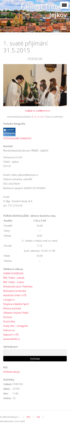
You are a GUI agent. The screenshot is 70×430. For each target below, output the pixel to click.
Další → (28, 110)
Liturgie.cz (9, 299)
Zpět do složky (35, 110)
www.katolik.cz (11, 339)
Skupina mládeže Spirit (16, 304)
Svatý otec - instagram (15, 325)
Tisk (38, 416)
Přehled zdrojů (11, 371)
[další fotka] (61, 85)
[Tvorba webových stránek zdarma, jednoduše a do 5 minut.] (20, 417)
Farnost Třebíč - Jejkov (44, 10)
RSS (28, 416)
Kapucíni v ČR (10, 334)
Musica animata (12, 308)
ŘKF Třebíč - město (13, 282)
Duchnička (9, 321)
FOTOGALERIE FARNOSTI (17, 138)
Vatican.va (9, 330)
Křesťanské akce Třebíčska (17, 286)
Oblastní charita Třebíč (15, 312)
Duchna (7, 317)
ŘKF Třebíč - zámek (13, 277)
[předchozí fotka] (8, 85)
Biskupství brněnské (14, 290)
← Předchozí (44, 110)
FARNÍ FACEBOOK (13, 273)
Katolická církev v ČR (14, 295)
